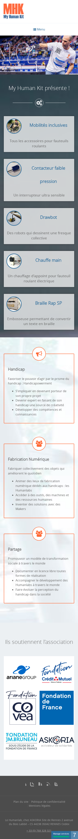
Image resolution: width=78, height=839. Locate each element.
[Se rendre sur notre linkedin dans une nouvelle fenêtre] (39, 785)
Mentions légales (39, 805)
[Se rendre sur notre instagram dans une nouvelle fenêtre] (31, 785)
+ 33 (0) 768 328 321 (39, 830)
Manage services (61, 834)
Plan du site (20, 801)
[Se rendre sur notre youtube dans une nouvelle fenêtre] (55, 785)
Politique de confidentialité (48, 801)
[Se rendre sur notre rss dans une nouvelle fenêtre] (47, 785)
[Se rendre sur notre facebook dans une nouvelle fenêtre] (23, 785)
